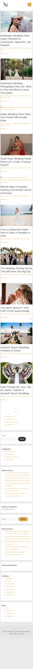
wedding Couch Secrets (18, 48)
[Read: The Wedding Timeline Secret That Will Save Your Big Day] (16, 256)
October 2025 (9, 589)
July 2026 (8, 581)
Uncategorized (26, 95)
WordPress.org (9, 616)
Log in (7, 608)
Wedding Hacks (25, 123)
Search (4, 435)
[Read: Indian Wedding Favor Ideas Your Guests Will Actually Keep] (16, 108)
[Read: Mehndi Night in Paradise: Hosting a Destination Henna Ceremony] (16, 180)
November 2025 (9, 586)
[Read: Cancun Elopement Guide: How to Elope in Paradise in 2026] (16, 215)
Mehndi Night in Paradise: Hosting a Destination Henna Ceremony (16, 189)
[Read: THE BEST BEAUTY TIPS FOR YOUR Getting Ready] (16, 293)
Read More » (4, 53)
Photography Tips (17, 95)
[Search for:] (10, 519)
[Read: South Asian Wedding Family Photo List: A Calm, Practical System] (16, 144)
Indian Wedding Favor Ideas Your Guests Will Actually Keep (16, 117)
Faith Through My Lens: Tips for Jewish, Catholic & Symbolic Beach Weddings (16, 390)
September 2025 (10, 592)
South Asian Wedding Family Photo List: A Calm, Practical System (16, 161)
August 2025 (8, 595)
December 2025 (9, 584)
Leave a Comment (6, 48)
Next (16, 411)
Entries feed (8, 610)
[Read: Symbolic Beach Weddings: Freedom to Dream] (16, 333)
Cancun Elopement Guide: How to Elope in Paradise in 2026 (15, 232)
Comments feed (9, 613)
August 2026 (8, 578)
